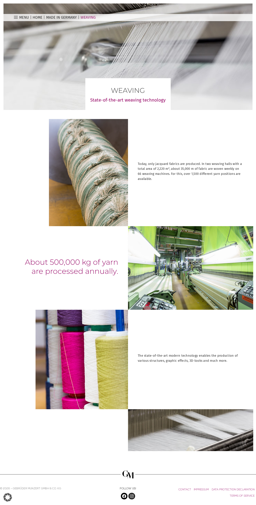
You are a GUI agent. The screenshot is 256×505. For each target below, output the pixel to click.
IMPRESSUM (201, 489)
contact (185, 489)
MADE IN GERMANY (61, 17)
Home (37, 17)
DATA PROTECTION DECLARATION (233, 489)
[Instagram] (131, 496)
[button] (7, 497)
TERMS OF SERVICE (242, 496)
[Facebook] (124, 496)
